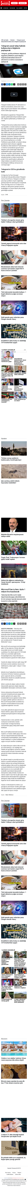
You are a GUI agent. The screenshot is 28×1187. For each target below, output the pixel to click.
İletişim (19, 1172)
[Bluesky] (7, 84)
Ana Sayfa (5, 40)
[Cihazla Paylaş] (14, 84)
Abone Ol (14, 3)
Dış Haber (19, 8)
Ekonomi (12, 8)
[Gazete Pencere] (5, 3)
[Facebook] (2, 84)
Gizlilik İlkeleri (10, 1174)
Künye (14, 1172)
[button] (21, 84)
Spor (25, 8)
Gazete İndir (23, 3)
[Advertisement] (14, 419)
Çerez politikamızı (21, 1182)
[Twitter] (5, 84)
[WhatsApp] (12, 84)
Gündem (5, 8)
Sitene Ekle (18, 1174)
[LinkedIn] (9, 84)
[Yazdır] (18, 84)
